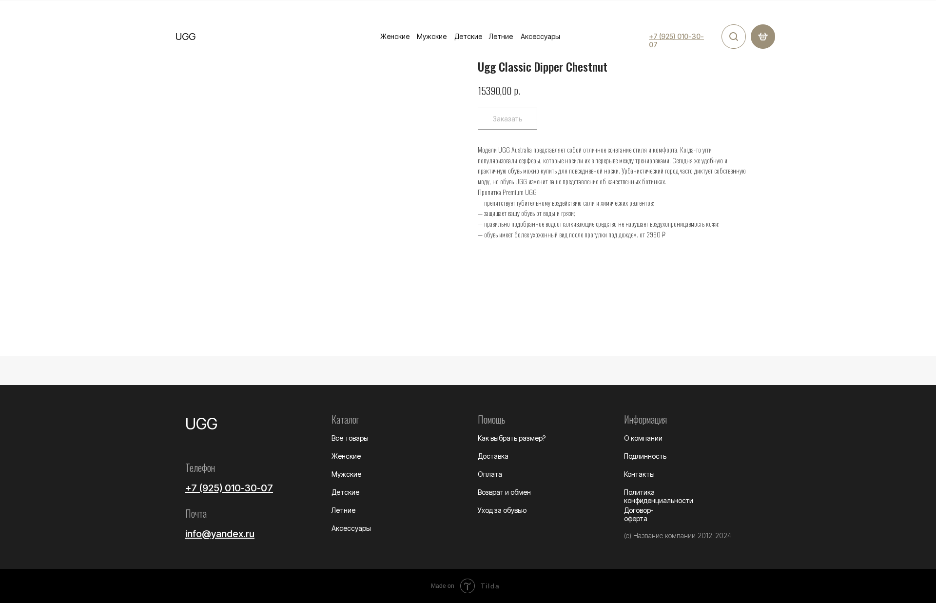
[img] (734, 36)
